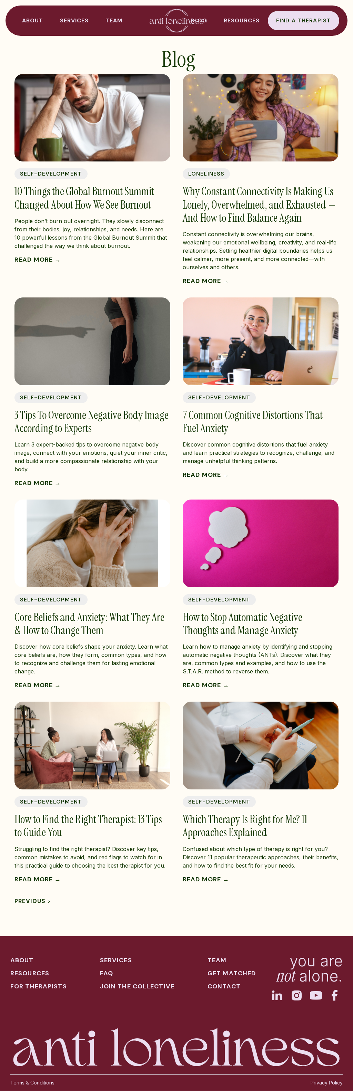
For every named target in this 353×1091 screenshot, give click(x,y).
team (217, 960)
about (22, 960)
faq (106, 973)
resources (242, 20)
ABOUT (32, 20)
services (116, 960)
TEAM (113, 20)
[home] (176, 20)
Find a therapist (303, 20)
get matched (232, 973)
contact (224, 986)
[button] (74, 20)
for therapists (38, 986)
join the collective (137, 986)
